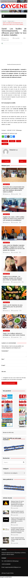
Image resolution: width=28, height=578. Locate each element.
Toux (19, 141)
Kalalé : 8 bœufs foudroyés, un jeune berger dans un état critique (18, 539)
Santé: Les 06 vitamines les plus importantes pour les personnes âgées (12, 306)
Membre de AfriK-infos (8, 432)
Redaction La (6, 38)
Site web (4, 371)
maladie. (12, 141)
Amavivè (5, 141)
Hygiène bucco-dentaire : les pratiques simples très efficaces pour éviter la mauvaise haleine (12, 278)
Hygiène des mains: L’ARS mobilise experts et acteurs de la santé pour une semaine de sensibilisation (13, 218)
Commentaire (5, 350)
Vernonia (5, 143)
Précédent (7, 161)
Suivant (21, 161)
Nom (3, 359)
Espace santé (6, 40)
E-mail (3, 365)
